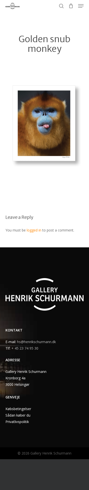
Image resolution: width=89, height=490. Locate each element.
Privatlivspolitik (17, 421)
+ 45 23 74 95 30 (24, 348)
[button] (81, 5)
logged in (34, 230)
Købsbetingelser (18, 408)
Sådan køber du (17, 415)
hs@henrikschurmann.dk (36, 341)
